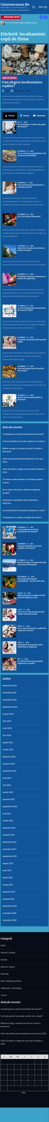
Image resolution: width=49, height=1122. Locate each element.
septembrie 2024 (10, 707)
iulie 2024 (7, 721)
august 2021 (8, 863)
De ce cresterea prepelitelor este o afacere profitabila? (32, 154)
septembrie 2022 (10, 806)
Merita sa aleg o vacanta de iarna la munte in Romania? (22, 450)
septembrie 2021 (10, 856)
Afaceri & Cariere (8, 952)
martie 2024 (8, 749)
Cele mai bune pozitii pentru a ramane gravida (31, 186)
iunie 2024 (7, 728)
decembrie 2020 (10, 906)
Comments (40, 116)
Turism (4, 995)
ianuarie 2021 (9, 899)
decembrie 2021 (10, 842)
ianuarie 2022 (9, 835)
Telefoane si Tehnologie (11, 988)
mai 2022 (7, 813)
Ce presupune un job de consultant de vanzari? (23, 434)
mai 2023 (7, 785)
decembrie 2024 (10, 685)
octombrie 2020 (9, 920)
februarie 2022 (9, 828)
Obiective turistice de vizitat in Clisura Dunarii (31, 249)
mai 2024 (7, 735)
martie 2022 (8, 821)
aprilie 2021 (8, 877)
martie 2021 (8, 885)
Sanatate (5, 974)
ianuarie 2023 (9, 799)
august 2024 (8, 714)
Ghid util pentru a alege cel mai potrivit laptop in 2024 (24, 471)
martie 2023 (8, 792)
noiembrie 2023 (9, 771)
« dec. (23, 1092)
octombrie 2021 (9, 849)
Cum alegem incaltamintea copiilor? (22, 84)
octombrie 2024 (9, 700)
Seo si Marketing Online (11, 981)
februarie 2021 (9, 892)
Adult (3, 945)
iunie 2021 (7, 870)
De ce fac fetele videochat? (29, 216)
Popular (11, 116)
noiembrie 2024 (9, 692)
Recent (26, 116)
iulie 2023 (7, 778)
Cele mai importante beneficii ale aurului (31, 369)
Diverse (4, 960)
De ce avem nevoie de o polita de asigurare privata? (21, 23)
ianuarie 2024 (9, 764)
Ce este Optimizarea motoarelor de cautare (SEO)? (32, 309)
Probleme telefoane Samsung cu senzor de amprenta (32, 277)
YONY (7, 91)
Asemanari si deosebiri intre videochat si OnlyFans (20, 502)
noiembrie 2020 (9, 913)
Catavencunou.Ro (15, 4)
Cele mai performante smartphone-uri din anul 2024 (23, 460)
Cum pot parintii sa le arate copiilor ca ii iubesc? (24, 441)
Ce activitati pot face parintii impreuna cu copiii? (24, 510)
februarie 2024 (9, 757)
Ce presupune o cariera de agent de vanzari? (32, 125)
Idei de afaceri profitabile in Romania (30, 398)
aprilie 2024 (8, 742)
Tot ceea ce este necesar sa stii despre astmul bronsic (23, 481)
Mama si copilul (9, 78)
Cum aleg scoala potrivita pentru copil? (32, 340)
